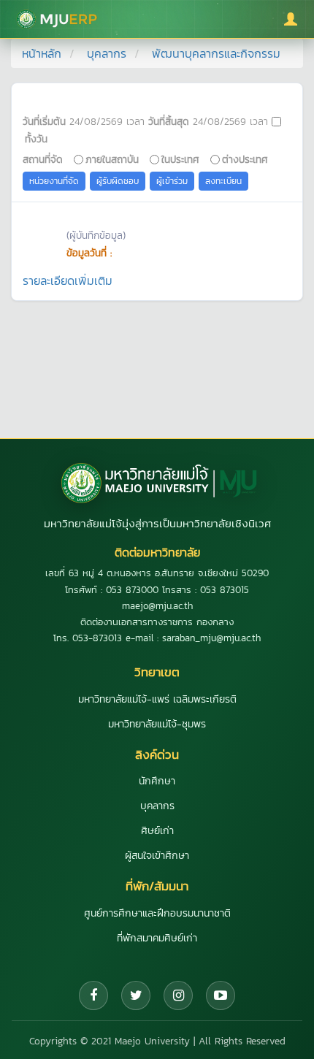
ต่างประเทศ (245, 159)
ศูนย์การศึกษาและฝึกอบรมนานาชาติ (157, 913)
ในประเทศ (180, 159)
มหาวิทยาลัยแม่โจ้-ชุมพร (157, 724)
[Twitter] (135, 995)
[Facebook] (93, 995)
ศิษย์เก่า (157, 830)
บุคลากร (106, 53)
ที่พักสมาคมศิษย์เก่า (157, 938)
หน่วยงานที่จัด (54, 181)
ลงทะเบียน (223, 181)
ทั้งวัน (36, 138)
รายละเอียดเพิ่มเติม (67, 280)
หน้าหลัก (41, 53)
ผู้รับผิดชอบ (117, 181)
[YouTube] (220, 995)
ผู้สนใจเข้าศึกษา (157, 855)
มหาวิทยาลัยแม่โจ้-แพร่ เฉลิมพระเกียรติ (157, 699)
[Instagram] (178, 995)
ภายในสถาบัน (112, 159)
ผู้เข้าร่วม (172, 181)
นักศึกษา (157, 781)
